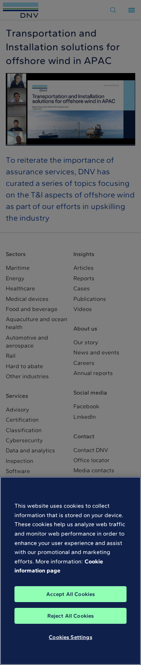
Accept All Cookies (70, 594)
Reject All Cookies (70, 616)
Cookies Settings (70, 637)
